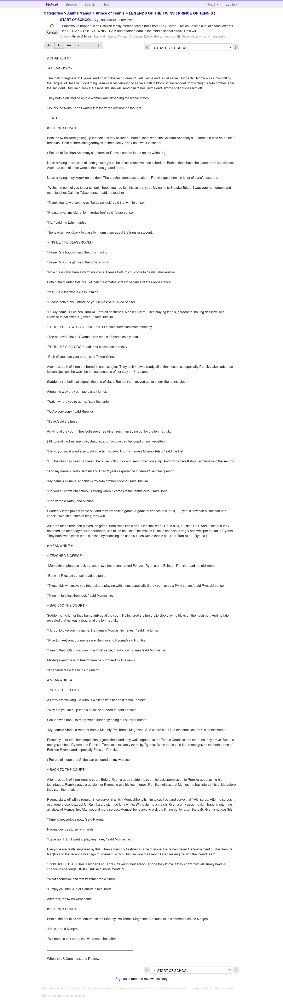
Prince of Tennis (110, 13)
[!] (179, 36)
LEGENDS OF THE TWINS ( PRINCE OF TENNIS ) (172, 13)
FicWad (52, 4)
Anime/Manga (79, 13)
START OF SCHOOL (76, 20)
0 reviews (126, 19)
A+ (69, 45)
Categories (53, 13)
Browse (71, 4)
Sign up (121, 978)
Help (106, 4)
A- (49, 45)
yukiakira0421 (107, 19)
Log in (230, 4)
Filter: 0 (209, 4)
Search (90, 4)
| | (98, 45)
